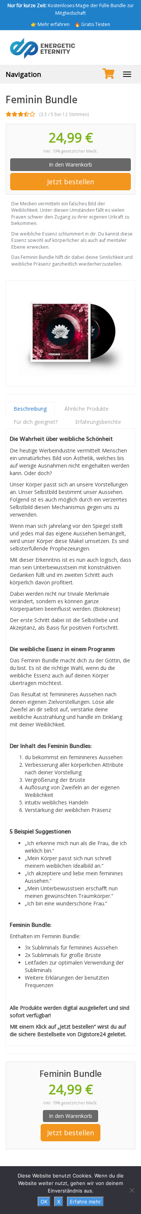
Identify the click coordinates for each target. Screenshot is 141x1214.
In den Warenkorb (70, 164)
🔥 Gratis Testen (92, 24)
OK (44, 1202)
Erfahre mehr (85, 1202)
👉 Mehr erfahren (50, 24)
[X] (131, 1190)
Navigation (23, 74)
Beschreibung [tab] (30, 408)
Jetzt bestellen (70, 181)
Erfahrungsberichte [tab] (98, 421)
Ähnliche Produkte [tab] (86, 408)
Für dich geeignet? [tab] (36, 421)
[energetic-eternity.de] (70, 47)
